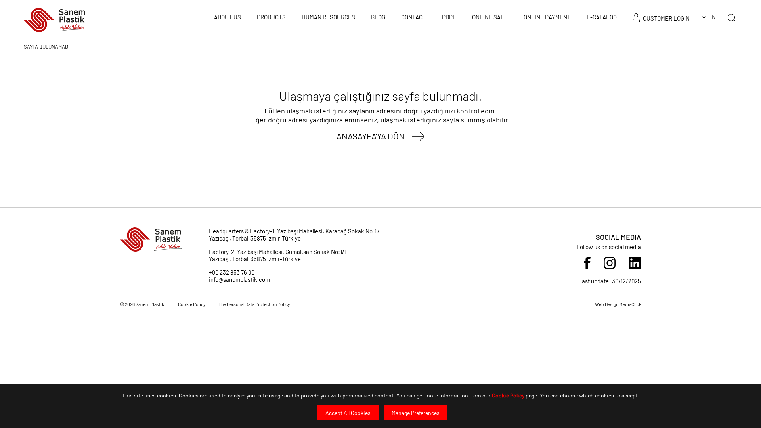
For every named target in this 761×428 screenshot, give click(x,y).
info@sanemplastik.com (239, 279)
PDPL (449, 17)
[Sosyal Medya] (587, 262)
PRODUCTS (271, 17)
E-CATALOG (602, 17)
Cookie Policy (508, 395)
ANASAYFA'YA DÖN (371, 136)
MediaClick (630, 304)
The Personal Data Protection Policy (254, 304)
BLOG (378, 17)
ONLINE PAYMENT (547, 17)
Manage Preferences (416, 412)
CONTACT (413, 17)
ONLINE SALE (490, 17)
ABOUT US (227, 17)
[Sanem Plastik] (55, 19)
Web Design (607, 304)
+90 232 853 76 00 (231, 272)
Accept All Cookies (348, 412)
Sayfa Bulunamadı (46, 47)
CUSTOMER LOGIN (666, 18)
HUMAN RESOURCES (328, 17)
